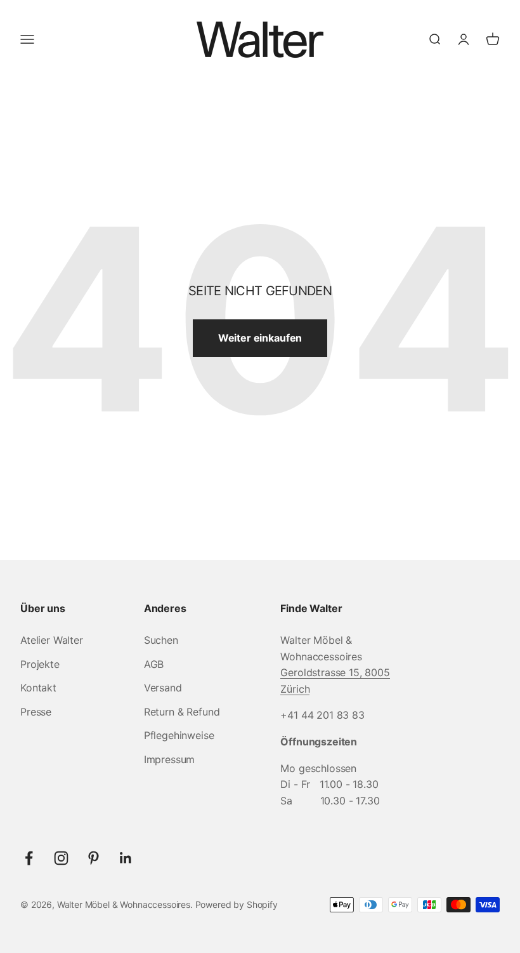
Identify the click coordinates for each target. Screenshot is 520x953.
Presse (35, 711)
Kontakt (38, 687)
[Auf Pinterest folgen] (93, 858)
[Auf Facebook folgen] (28, 858)
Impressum (169, 759)
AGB (154, 664)
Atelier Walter (51, 640)
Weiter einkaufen (260, 337)
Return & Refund (182, 711)
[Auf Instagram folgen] (61, 858)
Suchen (161, 640)
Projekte (40, 664)
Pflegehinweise (179, 735)
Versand (163, 687)
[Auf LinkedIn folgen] (125, 858)
